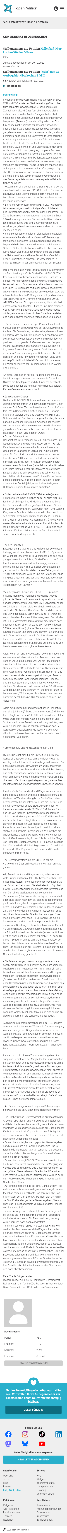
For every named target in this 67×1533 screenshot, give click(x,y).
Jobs (6, 1479)
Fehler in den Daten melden (33, 1363)
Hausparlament (45, 1486)
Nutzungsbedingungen (49, 1508)
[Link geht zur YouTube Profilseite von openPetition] (42, 1443)
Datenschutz (43, 1512)
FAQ (39, 1475)
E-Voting (41, 1490)
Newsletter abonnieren (33, 1459)
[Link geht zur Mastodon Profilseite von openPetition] (8, 1443)
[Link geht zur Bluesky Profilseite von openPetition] (25, 1443)
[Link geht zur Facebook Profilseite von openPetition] (8, 1434)
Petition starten (11, 1512)
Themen (7, 1516)
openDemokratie (46, 1482)
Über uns (8, 1475)
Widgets (41, 1479)
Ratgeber (8, 1505)
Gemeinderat (13, 37)
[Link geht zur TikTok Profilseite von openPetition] (42, 1434)
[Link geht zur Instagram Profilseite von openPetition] (25, 1434)
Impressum (43, 1516)
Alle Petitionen (11, 1508)
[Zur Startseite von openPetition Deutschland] (20, 8)
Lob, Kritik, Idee (12, 1490)
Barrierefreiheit (45, 1519)
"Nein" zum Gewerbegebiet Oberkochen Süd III (31, 73)
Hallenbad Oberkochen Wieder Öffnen (32, 50)
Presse (6, 1486)
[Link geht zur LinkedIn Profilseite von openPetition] (58, 1434)
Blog (5, 1482)
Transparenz (43, 1505)
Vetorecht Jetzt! (45, 1493)
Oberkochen (37, 37)
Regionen (8, 1519)
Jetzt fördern (33, 1409)
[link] (62, 8)
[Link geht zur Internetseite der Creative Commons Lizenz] (5, 1529)
